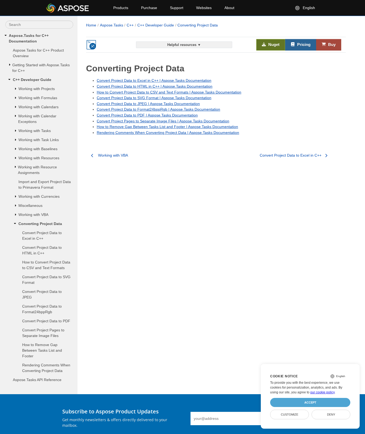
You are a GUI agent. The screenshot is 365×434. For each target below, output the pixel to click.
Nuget (273, 44)
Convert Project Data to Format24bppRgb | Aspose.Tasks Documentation (158, 109)
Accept (310, 402)
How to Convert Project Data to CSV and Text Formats (46, 265)
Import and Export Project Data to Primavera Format (44, 184)
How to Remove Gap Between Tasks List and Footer (42, 350)
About (229, 8)
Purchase (149, 8)
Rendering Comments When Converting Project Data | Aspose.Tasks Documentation (168, 132)
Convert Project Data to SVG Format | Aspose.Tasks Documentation (154, 98)
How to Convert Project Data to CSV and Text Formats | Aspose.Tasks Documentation (169, 92)
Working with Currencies (39, 196)
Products (120, 8)
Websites (204, 8)
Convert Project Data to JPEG (42, 294)
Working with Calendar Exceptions (37, 119)
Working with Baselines (37, 149)
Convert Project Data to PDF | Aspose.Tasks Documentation (147, 115)
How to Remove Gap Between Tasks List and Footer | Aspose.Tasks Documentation (167, 127)
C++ (130, 25)
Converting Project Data (40, 224)
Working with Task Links (38, 140)
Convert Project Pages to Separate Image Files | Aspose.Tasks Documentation (163, 121)
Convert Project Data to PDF (46, 321)
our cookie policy (322, 392)
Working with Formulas (37, 98)
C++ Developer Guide (32, 80)
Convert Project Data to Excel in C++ (42, 236)
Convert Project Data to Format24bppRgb (42, 309)
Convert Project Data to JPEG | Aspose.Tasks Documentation (148, 104)
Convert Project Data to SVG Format (46, 280)
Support (176, 8)
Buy (331, 44)
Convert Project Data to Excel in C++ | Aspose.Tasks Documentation (154, 80)
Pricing (303, 44)
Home (91, 25)
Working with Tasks (34, 131)
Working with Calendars (38, 107)
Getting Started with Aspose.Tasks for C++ (41, 68)
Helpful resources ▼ (184, 45)
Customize (289, 414)
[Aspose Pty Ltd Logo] (75, 8)
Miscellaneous (30, 205)
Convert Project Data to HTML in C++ (42, 250)
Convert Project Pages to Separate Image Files (43, 333)
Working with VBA (33, 214)
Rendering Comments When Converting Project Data (46, 368)
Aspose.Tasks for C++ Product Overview (38, 53)
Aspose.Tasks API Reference (37, 380)
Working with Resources (38, 158)
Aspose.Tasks (111, 25)
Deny (331, 414)
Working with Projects (36, 89)
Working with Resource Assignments (37, 170)
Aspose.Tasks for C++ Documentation (29, 38)
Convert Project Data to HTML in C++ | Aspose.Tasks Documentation (154, 86)
